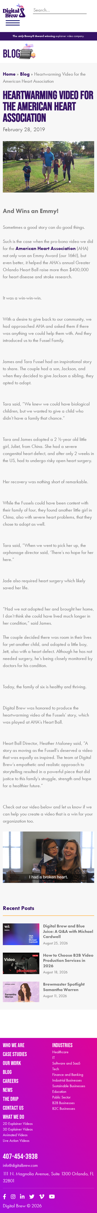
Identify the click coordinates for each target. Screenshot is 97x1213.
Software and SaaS (66, 1063)
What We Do (13, 1117)
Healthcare (60, 1052)
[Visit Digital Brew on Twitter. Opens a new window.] (31, 1197)
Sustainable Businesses (68, 1086)
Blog (25, 74)
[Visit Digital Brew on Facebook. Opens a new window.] (4, 1197)
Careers (10, 1081)
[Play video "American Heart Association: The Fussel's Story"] (48, 857)
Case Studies (15, 1054)
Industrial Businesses (67, 1080)
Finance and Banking (67, 1074)
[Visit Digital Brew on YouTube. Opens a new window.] (52, 1197)
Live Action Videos (16, 1140)
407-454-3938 (20, 1156)
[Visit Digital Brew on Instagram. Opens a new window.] (13, 1197)
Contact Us (13, 1108)
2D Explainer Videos (18, 1123)
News (7, 1090)
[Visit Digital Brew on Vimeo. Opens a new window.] (41, 1197)
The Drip (10, 1099)
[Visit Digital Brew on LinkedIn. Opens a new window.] (22, 1197)
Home (9, 74)
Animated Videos (15, 1135)
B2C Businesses (63, 1108)
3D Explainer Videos (18, 1129)
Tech (55, 1069)
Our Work (12, 1063)
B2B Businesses (63, 1103)
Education (59, 1091)
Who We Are (13, 1045)
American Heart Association (46, 248)
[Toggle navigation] (13, 22)
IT (53, 1057)
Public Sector (61, 1097)
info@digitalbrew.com (20, 1165)
